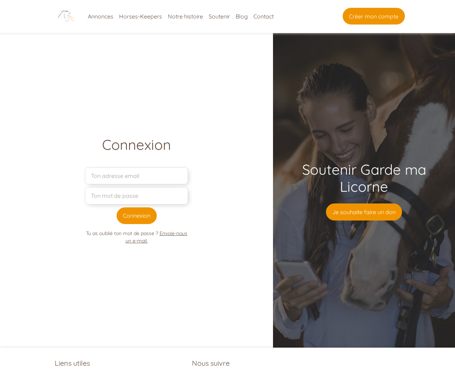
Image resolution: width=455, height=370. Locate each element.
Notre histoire (185, 16)
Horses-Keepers (140, 16)
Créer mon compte (373, 16)
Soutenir (219, 16)
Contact (263, 16)
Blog (242, 16)
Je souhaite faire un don (364, 212)
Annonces (100, 16)
